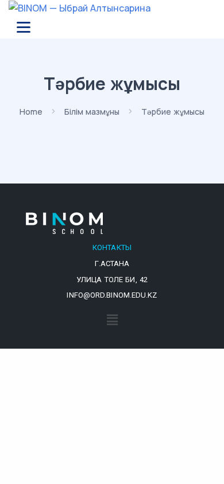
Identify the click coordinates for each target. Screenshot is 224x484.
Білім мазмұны (91, 111)
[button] (112, 319)
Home (31, 111)
